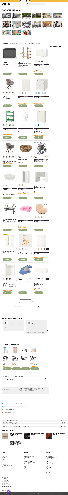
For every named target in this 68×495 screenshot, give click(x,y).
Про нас (3, 455)
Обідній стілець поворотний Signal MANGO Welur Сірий (9, 162)
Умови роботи (5, 456)
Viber (47, 480)
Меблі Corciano (49, 460)
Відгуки (3, 460)
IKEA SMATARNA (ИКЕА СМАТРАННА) (41, 159)
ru (65, 3)
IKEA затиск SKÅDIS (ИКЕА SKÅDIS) (9, 251)
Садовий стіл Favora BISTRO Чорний (10, 423)
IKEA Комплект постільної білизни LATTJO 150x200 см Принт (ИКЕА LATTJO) (33, 358)
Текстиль (26, 458)
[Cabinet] (55, 4)
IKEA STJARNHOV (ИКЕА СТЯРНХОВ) (24, 358)
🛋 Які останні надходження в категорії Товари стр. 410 (12, 403)
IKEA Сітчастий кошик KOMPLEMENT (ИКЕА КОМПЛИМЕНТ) (9, 191)
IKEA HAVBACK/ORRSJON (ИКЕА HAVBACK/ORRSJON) (40, 67)
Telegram (48, 482)
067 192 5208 (5, 480)
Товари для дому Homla (51, 473)
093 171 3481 (48, 3)
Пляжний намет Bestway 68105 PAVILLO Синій (24, 281)
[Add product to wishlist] (16, 47)
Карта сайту (4, 464)
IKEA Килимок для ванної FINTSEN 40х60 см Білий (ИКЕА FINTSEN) (25, 99)
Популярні (12, 43)
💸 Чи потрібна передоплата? (8, 409)
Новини (3, 459)
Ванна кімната (27, 464)
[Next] (38, 306)
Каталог (13, 3)
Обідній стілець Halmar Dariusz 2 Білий (24, 131)
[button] (47, 330)
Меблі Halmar (49, 464)
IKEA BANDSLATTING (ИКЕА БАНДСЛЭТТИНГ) (23, 160)
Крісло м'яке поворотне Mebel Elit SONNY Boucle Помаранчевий (40, 223)
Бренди (17, 3)
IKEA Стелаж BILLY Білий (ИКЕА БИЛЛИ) (9, 285)
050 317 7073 (5, 482)
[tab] (16, 403)
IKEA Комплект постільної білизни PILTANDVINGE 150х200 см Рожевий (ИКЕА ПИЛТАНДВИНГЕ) (25, 223)
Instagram (48, 478)
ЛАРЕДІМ (4, 7)
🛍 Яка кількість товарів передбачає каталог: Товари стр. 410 (14, 406)
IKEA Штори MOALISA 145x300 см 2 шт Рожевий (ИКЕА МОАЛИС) (15, 358)
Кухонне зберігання (28, 463)
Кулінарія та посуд (28, 461)
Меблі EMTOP (49, 461)
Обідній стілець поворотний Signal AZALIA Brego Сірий (9, 98)
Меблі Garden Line (50, 463)
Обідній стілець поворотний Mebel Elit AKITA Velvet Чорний (16, 426)
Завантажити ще (27, 301)
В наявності (23, 3)
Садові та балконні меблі (29, 456)
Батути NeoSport (49, 456)
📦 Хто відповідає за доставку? (8, 412)
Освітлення (26, 466)
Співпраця (4, 466)
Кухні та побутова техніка (29, 462)
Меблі (25, 455)
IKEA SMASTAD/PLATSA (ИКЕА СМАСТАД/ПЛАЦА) (40, 99)
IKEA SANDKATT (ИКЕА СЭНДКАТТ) (10, 420)
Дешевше (18, 43)
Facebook (48, 476)
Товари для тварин (28, 471)
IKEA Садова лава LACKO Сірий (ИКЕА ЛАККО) (10, 220)
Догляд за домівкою (28, 469)
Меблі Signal (48, 472)
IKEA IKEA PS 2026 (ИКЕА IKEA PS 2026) (24, 64)
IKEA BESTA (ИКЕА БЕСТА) (39, 284)
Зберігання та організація (29, 468)
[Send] (45, 378)
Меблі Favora (48, 462)
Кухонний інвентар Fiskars (51, 457)
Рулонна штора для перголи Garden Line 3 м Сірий (9, 64)
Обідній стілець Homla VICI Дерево (25, 253)
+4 (47, 278)
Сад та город (26, 457)
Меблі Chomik (49, 458)
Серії (25, 472)
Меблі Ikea (48, 466)
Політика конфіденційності (7, 465)
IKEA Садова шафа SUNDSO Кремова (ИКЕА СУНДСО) (41, 131)
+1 (47, 248)
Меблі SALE (48, 471)
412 (26, 306)
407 (12, 306)
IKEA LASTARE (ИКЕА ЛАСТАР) (24, 191)
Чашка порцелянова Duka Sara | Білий (11, 422)
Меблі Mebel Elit (49, 469)
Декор (25, 467)
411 (23, 306)
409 (18, 306)
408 (15, 306)
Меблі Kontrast (49, 468)
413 (29, 306)
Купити (7, 73)
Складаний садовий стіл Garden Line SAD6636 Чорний (14, 425)
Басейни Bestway (49, 455)
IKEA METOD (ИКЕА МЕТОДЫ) (40, 187)
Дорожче (23, 43)
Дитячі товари (27, 460)
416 (35, 306)
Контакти (4, 457)
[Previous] (3, 306)
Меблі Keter (48, 467)
